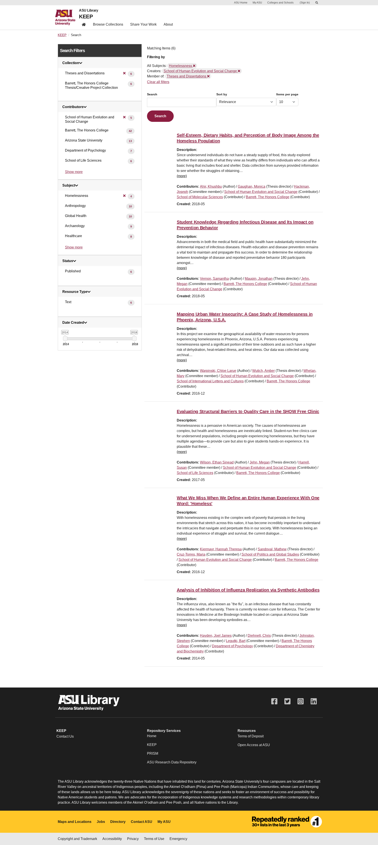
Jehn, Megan (260, 462)
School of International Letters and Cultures (210, 381)
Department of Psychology (232, 646)
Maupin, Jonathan (259, 278)
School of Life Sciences (195, 473)
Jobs (101, 822)
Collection (70, 63)
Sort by (221, 94)
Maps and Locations (74, 822)
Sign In (305, 2)
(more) (182, 176)
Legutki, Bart (235, 641)
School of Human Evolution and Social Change (261, 192)
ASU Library (88, 10)
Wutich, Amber (263, 371)
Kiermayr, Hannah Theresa (221, 549)
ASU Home (240, 2)
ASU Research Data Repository (171, 762)
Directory (118, 822)
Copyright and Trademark (77, 839)
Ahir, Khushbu (211, 186)
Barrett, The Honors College (267, 197)
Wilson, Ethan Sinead (217, 462)
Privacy (133, 839)
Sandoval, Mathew (272, 549)
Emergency (178, 839)
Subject (68, 185)
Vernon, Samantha (214, 278)
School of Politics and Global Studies (270, 554)
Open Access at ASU (254, 745)
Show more (74, 172)
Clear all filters (158, 82)
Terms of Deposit (251, 736)
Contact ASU (141, 822)
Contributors (73, 107)
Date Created (73, 322)
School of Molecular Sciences (200, 197)
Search (152, 94)
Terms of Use (154, 839)
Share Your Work (143, 24)
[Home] (67, 17)
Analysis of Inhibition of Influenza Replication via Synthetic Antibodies (248, 590)
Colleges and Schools (280, 2)
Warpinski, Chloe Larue (218, 371)
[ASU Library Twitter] (287, 701)
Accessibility (112, 839)
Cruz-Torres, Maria (191, 554)
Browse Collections (108, 24)
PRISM (152, 753)
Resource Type (75, 292)
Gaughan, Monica (251, 186)
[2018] (134, 338)
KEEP (86, 16)
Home (151, 736)
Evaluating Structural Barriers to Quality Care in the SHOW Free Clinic (248, 411)
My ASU (257, 2)
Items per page (287, 94)
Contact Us (65, 736)
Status (67, 261)
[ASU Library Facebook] (274, 701)
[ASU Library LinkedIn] (313, 701)
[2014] (65, 338)
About (168, 24)
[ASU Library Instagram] (300, 701)
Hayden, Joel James (216, 635)
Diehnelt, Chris (259, 635)
